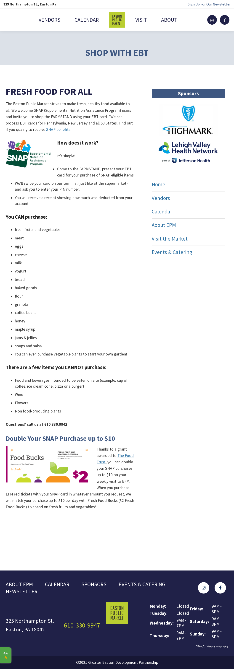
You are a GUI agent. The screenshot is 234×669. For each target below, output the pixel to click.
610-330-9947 (82, 625)
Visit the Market (170, 238)
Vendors (49, 19)
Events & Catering (172, 252)
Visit (141, 19)
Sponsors (93, 584)
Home (158, 184)
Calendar (86, 19)
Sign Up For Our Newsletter (209, 4)
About (169, 19)
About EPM (164, 225)
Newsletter (21, 591)
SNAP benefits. (58, 129)
